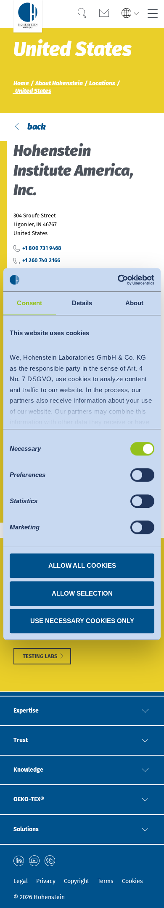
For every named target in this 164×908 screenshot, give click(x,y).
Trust (20, 740)
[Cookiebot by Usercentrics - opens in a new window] (118, 279)
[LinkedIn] (18, 861)
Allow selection (82, 593)
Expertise (26, 710)
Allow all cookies (82, 565)
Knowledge (28, 769)
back (36, 127)
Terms (106, 881)
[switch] (142, 475)
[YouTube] (34, 861)
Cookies (132, 881)
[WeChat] (50, 861)
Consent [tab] (29, 302)
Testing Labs (40, 656)
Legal (20, 881)
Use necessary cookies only (82, 620)
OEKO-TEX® (28, 799)
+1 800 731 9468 (41, 248)
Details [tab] (82, 302)
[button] (130, 14)
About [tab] (134, 302)
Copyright (76, 881)
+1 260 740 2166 (41, 260)
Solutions (26, 829)
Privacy (46, 881)
